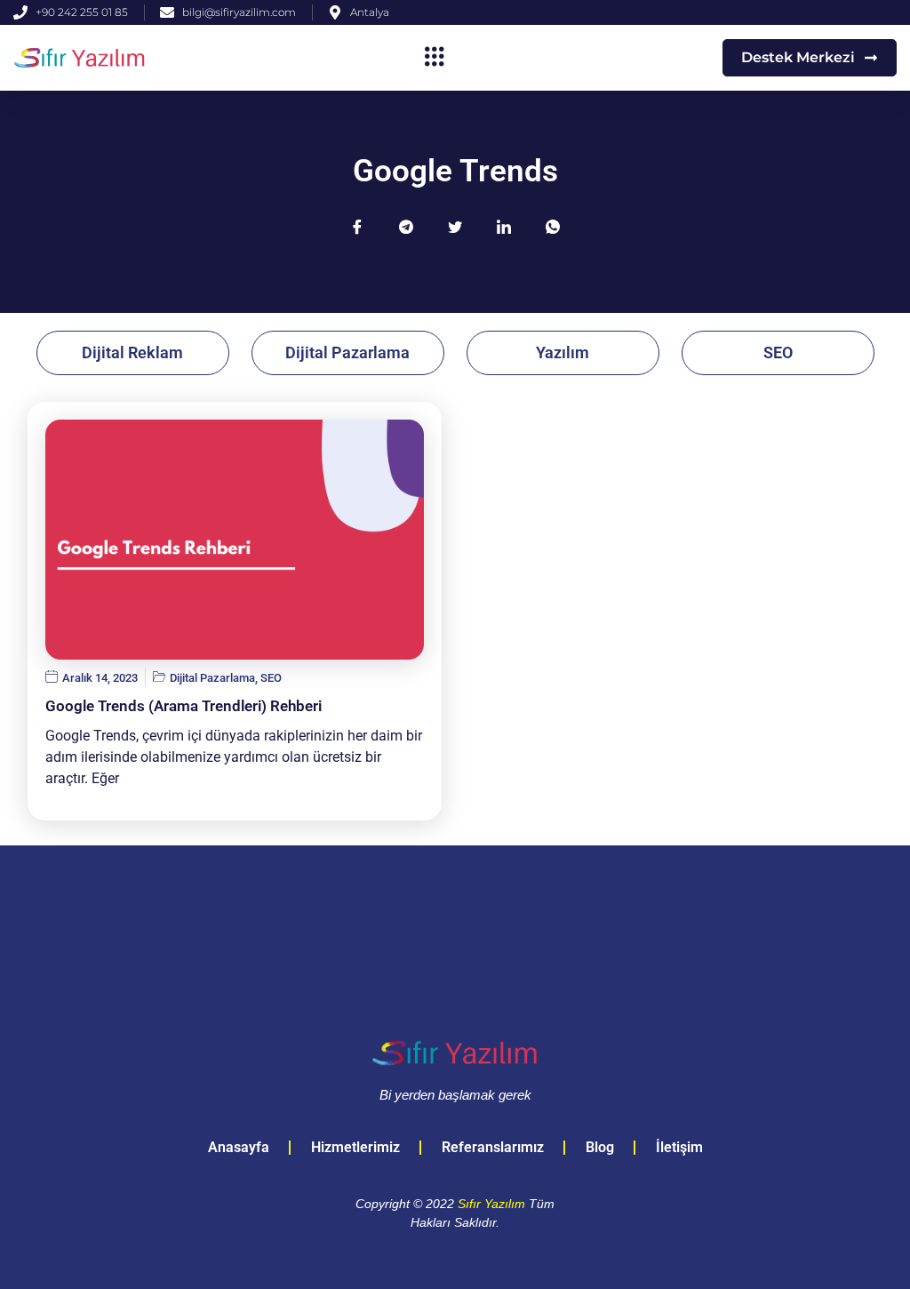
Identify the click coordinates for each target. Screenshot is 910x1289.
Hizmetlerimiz (355, 1147)
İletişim (679, 1147)
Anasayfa (238, 1147)
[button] (435, 57)
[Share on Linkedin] (504, 226)
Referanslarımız (493, 1147)
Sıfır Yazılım (491, 1204)
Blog (600, 1147)
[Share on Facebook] (357, 226)
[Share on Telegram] (406, 226)
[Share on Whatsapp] (553, 226)
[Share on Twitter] (455, 226)
